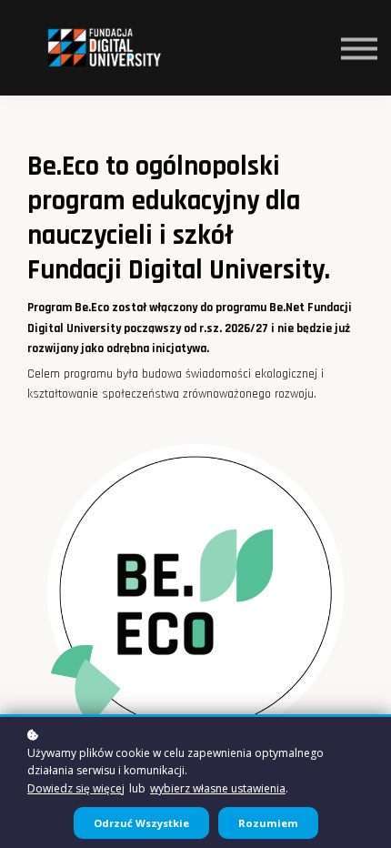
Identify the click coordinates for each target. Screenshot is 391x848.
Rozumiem (268, 823)
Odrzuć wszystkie (141, 823)
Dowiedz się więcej (76, 788)
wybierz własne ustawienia (218, 788)
